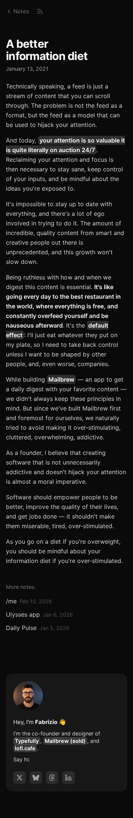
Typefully (27, 741)
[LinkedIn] (68, 777)
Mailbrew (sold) (65, 741)
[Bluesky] (36, 777)
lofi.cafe (25, 748)
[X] (19, 777)
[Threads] (52, 777)
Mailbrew (61, 379)
